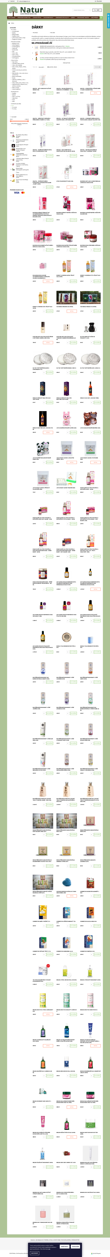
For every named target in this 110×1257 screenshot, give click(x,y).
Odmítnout (64, 1246)
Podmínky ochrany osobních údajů (52, 1240)
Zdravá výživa (37, 18)
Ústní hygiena (15, 58)
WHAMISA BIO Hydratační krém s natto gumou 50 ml (55, 46)
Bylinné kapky (15, 34)
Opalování (14, 48)
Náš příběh (94, 18)
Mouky (13, 78)
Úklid (13, 101)
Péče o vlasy (15, 54)
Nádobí (14, 95)
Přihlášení (99, 1)
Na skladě (14, 117)
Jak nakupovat (39, 1240)
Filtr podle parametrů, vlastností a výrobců (19, 124)
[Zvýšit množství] (45, 92)
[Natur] (28, 10)
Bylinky (14, 33)
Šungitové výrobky (16, 39)
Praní (13, 100)
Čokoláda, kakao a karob (18, 63)
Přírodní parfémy (16, 56)
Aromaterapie (15, 31)
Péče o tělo (15, 53)
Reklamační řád (75, 1240)
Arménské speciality (62, 18)
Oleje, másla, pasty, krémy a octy (20, 83)
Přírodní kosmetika (24, 18)
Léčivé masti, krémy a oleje (18, 38)
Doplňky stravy (15, 36)
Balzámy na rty (15, 43)
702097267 (12, 1)
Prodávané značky (83, 18)
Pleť (13, 51)
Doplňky (14, 93)
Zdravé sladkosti (16, 89)
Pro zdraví (11, 18)
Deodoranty (15, 50)
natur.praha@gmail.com (24, 1)
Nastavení (34, 1253)
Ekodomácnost (48, 18)
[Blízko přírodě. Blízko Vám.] (9, 23)
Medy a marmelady (16, 76)
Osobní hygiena (16, 46)
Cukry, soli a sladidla (17, 65)
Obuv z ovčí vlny (16, 96)
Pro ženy (14, 109)
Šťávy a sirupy (15, 87)
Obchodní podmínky (66, 1240)
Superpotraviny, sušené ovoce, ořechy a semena (19, 85)
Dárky (73, 18)
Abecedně (41, 67)
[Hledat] (90, 10)
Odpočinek (15, 98)
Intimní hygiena (15, 45)
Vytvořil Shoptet (97, 1253)
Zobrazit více (66, 63)
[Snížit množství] (45, 94)
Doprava (33, 1240)
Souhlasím (75, 1246)
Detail (95, 93)
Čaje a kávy (15, 62)
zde (49, 1249)
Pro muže (14, 107)
